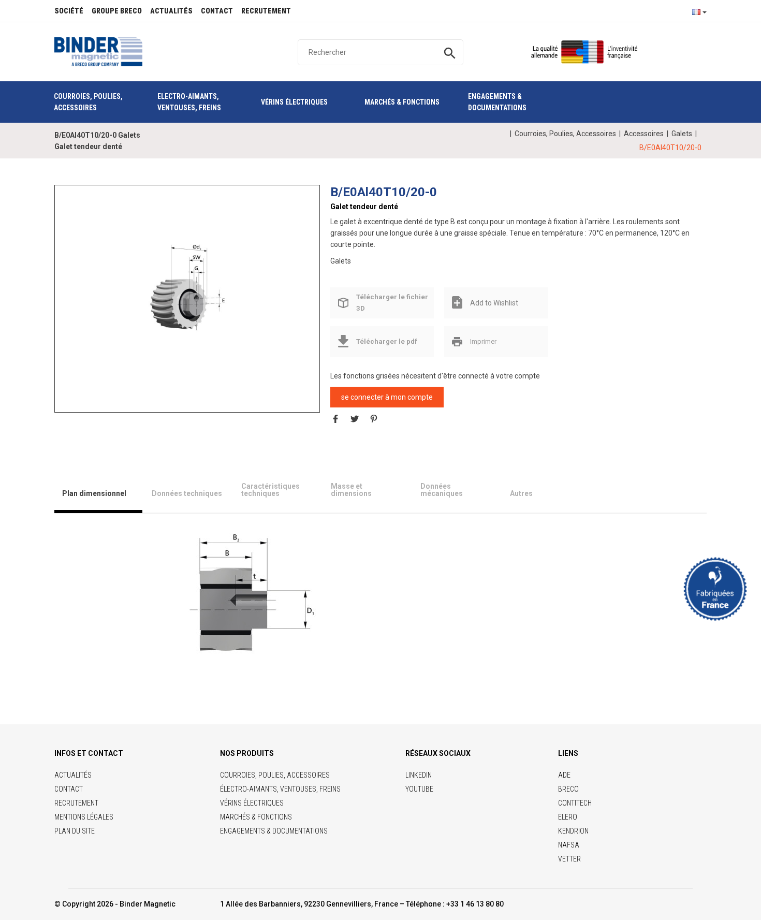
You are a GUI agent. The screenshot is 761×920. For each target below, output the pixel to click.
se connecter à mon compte (387, 397)
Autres (521, 493)
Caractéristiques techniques (270, 490)
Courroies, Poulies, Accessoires (565, 133)
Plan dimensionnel (94, 493)
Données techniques (187, 493)
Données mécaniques (441, 490)
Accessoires (644, 133)
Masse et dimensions (351, 490)
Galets (681, 133)
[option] (187, 288)
